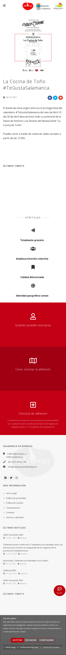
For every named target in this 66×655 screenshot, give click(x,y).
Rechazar (30, 640)
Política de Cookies (51, 647)
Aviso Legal (10, 647)
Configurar (47, 640)
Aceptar (17, 640)
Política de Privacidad (29, 647)
